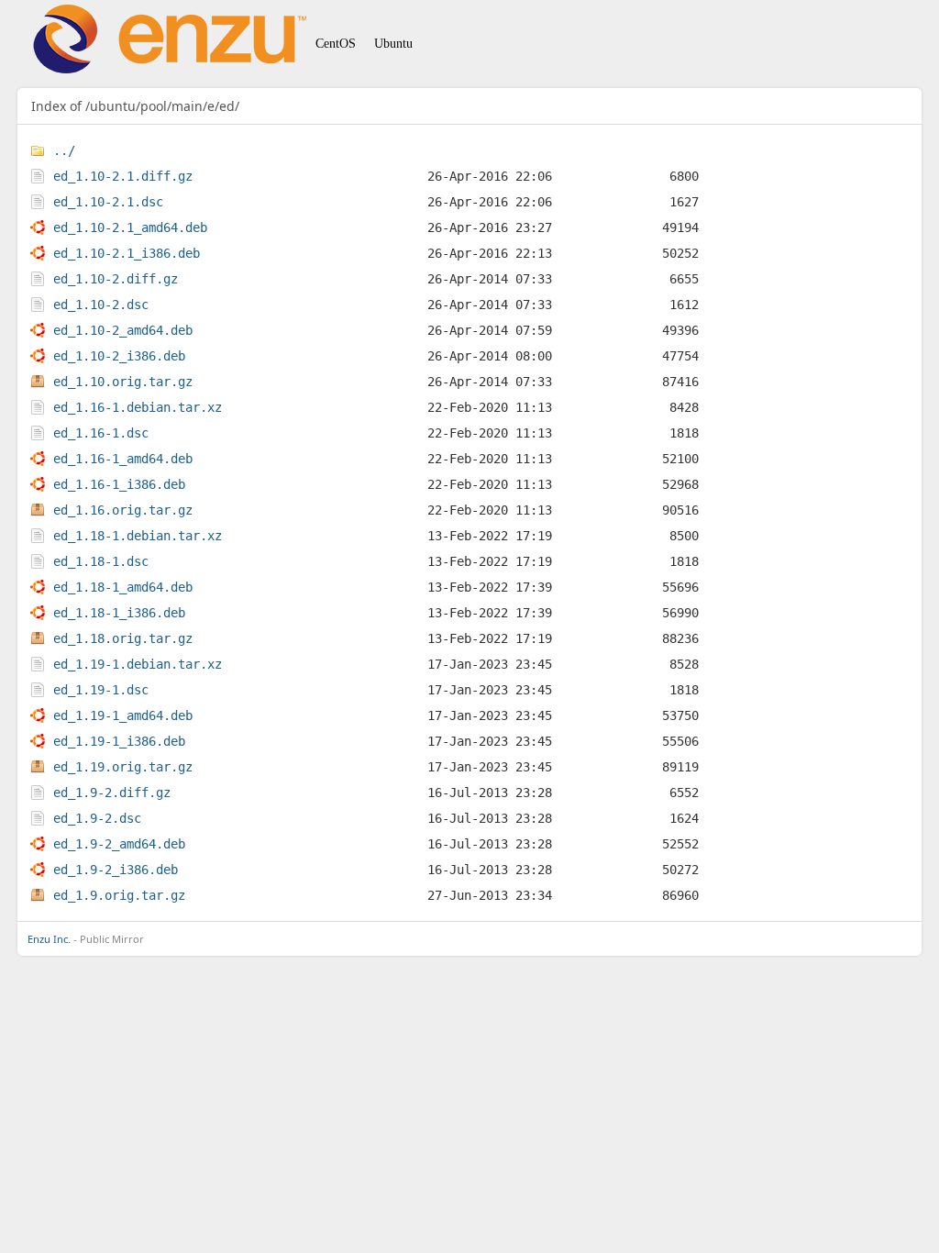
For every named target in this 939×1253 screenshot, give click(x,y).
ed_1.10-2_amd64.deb (123, 330)
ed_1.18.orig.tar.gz (123, 638)
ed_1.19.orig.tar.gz (123, 767)
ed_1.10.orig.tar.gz (123, 381)
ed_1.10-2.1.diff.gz (123, 176)
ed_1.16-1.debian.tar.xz (137, 407)
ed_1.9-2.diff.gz (112, 792)
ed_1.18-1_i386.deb (119, 612)
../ (64, 150)
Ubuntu (393, 43)
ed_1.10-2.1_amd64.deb (130, 227)
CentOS (335, 43)
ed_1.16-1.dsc (101, 433)
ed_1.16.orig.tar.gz (123, 510)
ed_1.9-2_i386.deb (115, 869)
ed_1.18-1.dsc (101, 561)
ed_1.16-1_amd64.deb (123, 458)
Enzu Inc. (49, 939)
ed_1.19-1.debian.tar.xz (137, 664)
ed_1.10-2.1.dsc (108, 201)
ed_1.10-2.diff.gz (115, 279)
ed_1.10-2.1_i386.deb (126, 253)
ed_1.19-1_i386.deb (119, 741)
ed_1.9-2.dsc (97, 818)
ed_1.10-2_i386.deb (119, 356)
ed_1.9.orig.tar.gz (119, 895)
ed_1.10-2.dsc (101, 304)
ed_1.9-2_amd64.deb (119, 844)
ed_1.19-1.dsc (101, 689)
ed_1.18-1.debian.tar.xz (137, 535)
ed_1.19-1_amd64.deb (123, 715)
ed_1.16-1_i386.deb (119, 484)
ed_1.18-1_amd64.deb (123, 587)
